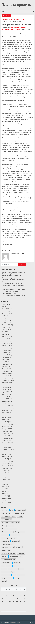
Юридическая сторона (15, 556)
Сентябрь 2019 (6, 380)
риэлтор (17, 578)
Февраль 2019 (6, 396)
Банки (10, 19)
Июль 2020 (5, 357)
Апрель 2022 (5, 308)
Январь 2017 (5, 440)
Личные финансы (7, 519)
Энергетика (21, 553)
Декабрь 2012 (6, 498)
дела (3, 565)
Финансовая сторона (8, 544)
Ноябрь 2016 (5, 445)
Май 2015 (4, 454)
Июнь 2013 (5, 489)
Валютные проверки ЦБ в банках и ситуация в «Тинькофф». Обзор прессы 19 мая (14, 279)
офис (13, 575)
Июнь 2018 (5, 415)
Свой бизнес (5, 541)
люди (21, 568)
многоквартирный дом (8, 572)
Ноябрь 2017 (5, 431)
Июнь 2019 (5, 387)
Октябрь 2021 (6, 322)
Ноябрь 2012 (5, 500)
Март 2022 (5, 311)
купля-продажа (13, 568)
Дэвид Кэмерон (6, 513)
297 (7, 510)
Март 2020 (5, 366)
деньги (9, 565)
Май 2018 (4, 417)
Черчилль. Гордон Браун (9, 553)
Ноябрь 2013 (5, 477)
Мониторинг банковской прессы (11, 29)
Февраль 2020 (6, 368)
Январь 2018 (5, 426)
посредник (21, 575)
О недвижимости (20, 532)
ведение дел (16, 562)
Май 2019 (4, 389)
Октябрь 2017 (6, 433)
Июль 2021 (5, 329)
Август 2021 (5, 327)
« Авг (3, 610)
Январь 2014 (5, 475)
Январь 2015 (5, 463)
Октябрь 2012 (6, 502)
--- (2, 510)
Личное (20, 516)
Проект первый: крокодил (9, 538)
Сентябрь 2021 (6, 325)
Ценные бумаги (6, 550)
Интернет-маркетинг (18, 513)
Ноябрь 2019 (5, 375)
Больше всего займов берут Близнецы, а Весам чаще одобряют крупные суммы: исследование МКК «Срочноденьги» (13, 273)
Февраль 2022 (6, 313)
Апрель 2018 (5, 419)
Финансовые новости (8, 547)
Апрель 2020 (5, 364)
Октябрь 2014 (6, 470)
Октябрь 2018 (6, 405)
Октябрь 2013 (6, 479)
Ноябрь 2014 (5, 468)
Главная (4, 19)
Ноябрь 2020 (5, 348)
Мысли (4, 525)
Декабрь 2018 (6, 401)
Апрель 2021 (5, 336)
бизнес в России (6, 562)
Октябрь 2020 (6, 350)
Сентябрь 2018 (6, 408)
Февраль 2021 (6, 341)
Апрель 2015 (5, 456)
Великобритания (20, 510)
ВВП (11, 510)
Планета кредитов (17, 4)
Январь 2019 (5, 398)
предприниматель (7, 578)
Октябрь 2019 (6, 378)
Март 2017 (5, 435)
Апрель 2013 (5, 493)
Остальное (5, 535)
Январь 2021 (5, 343)
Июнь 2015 (5, 452)
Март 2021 (5, 338)
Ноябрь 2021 (5, 320)
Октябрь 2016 (6, 447)
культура (4, 568)
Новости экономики (7, 532)
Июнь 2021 (5, 331)
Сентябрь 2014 (6, 472)
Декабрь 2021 (6, 318)
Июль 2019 (5, 385)
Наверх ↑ (32, 622)
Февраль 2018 (6, 424)
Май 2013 (4, 491)
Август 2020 (5, 355)
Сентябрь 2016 (6, 449)
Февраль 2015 (6, 461)
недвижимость (6, 575)
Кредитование (6, 516)
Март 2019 (5, 394)
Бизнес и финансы (18, 19)
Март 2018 (5, 422)
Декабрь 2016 (6, 442)
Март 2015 (5, 459)
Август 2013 (5, 484)
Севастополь (15, 541)
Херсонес (19, 547)
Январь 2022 (5, 315)
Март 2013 (5, 496)
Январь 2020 (5, 371)
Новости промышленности (9, 528)
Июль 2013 (5, 486)
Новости (10, 525)
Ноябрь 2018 (5, 403)
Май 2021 (4, 334)
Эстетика (4, 556)
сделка (4, 581)
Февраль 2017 (6, 438)
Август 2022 (5, 304)
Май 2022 (4, 306)
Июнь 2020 (5, 359)
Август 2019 (5, 382)
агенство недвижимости (8, 559)
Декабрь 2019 (6, 373)
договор (16, 565)
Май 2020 (4, 362)
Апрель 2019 (5, 392)
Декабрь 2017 (6, 429)
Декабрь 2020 (6, 345)
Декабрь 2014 (6, 465)
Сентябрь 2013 (6, 482)
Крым (13, 516)
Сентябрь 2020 (6, 352)
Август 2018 (5, 410)
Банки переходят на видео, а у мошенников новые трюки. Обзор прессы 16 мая (13, 295)
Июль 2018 (5, 412)
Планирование (14, 535)
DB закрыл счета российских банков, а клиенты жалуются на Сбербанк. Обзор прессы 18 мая (13, 285)
